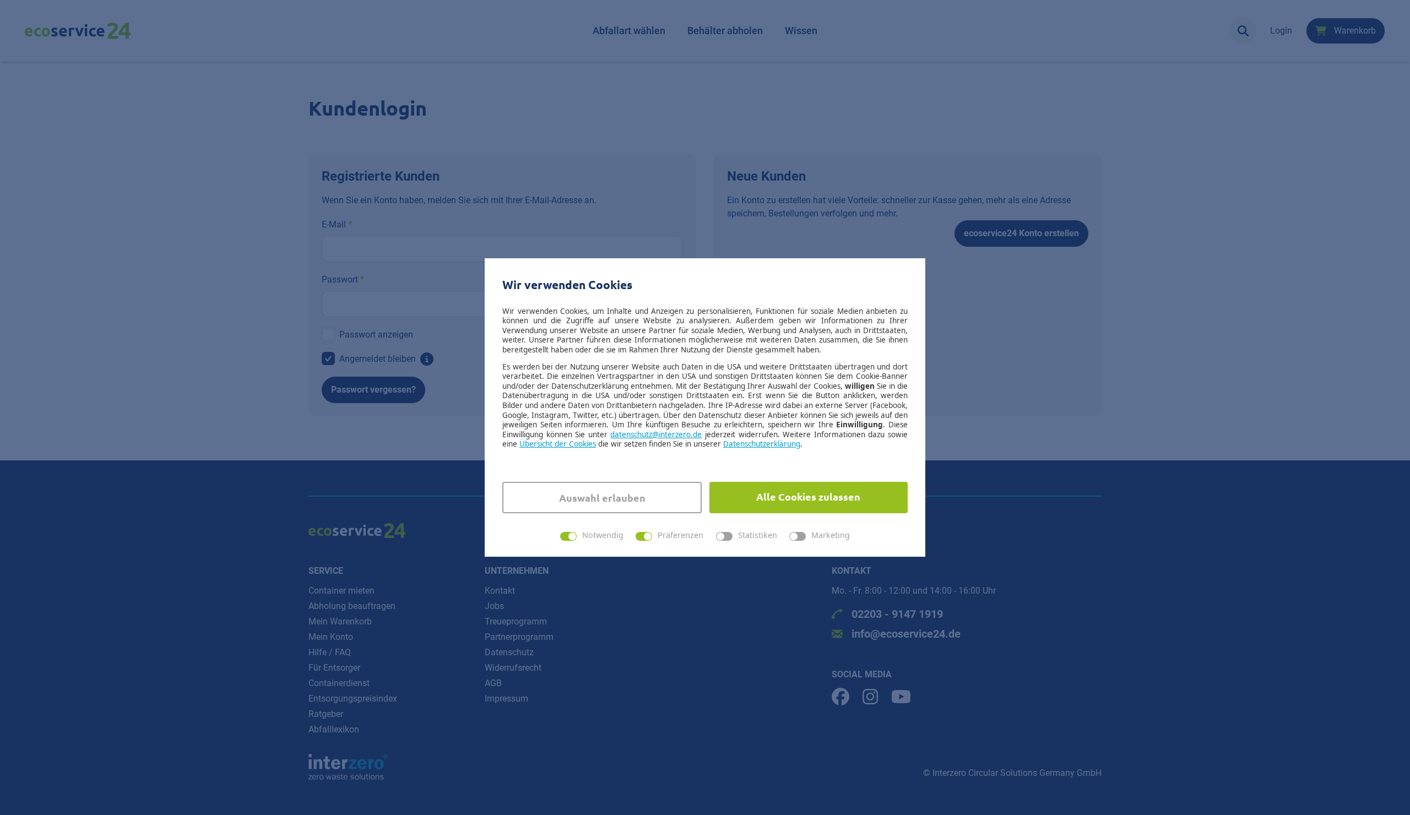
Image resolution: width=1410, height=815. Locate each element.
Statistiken (757, 535)
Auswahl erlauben (602, 497)
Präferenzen (680, 535)
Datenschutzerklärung (761, 444)
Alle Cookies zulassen (808, 496)
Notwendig (602, 535)
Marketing (830, 535)
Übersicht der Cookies (557, 444)
